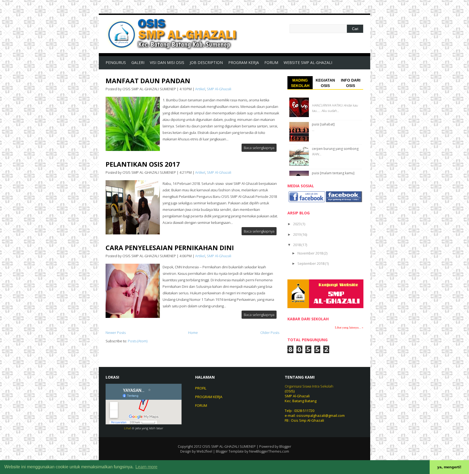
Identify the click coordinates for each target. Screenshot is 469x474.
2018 (297, 244)
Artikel (200, 88)
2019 (297, 234)
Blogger (285, 446)
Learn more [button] (146, 467)
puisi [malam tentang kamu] (333, 173)
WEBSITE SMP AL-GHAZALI (308, 62)
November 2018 (310, 253)
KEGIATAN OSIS (325, 83)
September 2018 (311, 263)
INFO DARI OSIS (350, 83)
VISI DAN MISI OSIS (167, 62)
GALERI (137, 62)
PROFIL (200, 388)
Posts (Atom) (137, 340)
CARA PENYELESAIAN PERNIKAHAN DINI (170, 247)
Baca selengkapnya (259, 147)
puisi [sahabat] (323, 124)
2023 (297, 223)
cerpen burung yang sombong (335, 148)
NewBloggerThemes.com (269, 451)
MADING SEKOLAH (300, 83)
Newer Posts (116, 332)
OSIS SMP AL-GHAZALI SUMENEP (229, 446)
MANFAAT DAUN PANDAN (148, 80)
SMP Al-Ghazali (219, 88)
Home (193, 332)
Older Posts (269, 332)
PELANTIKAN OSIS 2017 (143, 164)
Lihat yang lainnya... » (349, 327)
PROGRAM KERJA (243, 62)
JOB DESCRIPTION (206, 62)
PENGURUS (116, 62)
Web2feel (204, 451)
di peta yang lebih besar (147, 428)
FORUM (271, 62)
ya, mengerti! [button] (449, 467)
